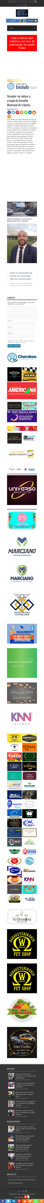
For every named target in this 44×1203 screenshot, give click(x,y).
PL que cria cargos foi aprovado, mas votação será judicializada (26, 1076)
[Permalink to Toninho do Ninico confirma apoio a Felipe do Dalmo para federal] (11, 1132)
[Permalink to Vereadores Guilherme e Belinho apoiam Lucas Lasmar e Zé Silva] (11, 1159)
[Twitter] (13, 112)
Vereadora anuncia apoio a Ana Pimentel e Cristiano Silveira (25, 1165)
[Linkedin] (30, 112)
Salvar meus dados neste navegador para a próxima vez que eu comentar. (21, 341)
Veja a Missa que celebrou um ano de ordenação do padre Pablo (22, 43)
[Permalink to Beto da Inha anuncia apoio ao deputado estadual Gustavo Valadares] (11, 1141)
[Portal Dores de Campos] (22, 15)
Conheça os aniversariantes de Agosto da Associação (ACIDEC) (25, 1085)
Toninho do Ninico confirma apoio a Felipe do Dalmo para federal (26, 1129)
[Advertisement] (22, 66)
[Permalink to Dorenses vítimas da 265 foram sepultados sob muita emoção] (11, 1115)
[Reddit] (34, 112)
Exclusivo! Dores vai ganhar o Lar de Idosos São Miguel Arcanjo (25, 1103)
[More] (9, 116)
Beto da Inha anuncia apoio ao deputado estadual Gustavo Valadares (25, 1138)
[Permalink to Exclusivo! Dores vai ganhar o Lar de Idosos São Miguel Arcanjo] (11, 1106)
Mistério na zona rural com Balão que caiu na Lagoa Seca (25, 1094)
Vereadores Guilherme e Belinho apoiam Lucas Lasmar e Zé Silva (24, 1156)
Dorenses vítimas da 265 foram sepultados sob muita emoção (25, 1112)
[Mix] (21, 112)
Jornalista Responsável (15, 1183)
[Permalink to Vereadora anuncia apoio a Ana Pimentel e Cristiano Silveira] (11, 1168)
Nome (9, 321)
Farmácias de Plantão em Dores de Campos (22, 1179)
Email (9, 327)
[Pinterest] (17, 112)
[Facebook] (9, 112)
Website (10, 333)
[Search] (35, 1)
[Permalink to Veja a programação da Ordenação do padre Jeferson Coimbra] (11, 1150)
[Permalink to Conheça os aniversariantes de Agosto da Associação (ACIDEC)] (11, 1088)
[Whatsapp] (26, 112)
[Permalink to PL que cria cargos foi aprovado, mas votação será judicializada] (11, 1079)
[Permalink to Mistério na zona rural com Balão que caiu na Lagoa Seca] (11, 1097)
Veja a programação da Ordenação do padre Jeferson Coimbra (24, 1147)
